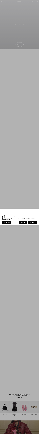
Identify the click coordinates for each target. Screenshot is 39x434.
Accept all (32, 222)
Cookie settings (7, 222)
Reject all (23, 222)
